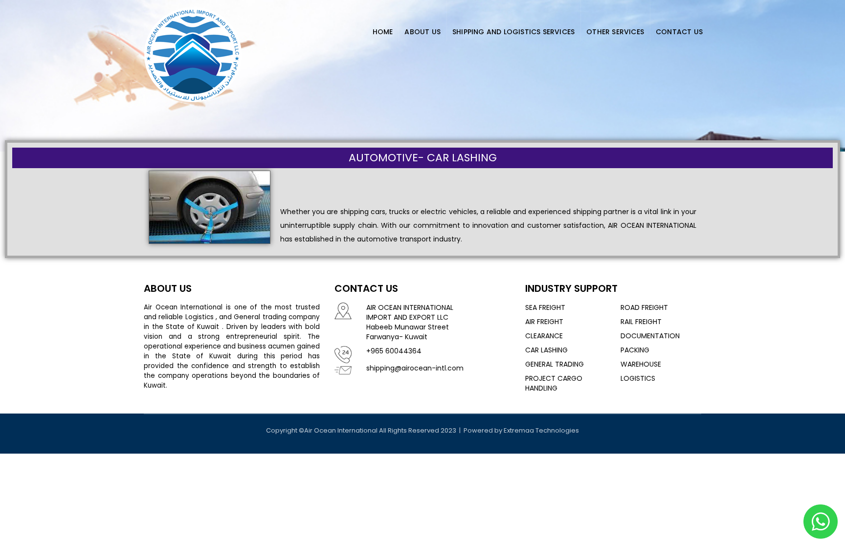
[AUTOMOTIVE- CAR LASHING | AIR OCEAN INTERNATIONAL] (193, 52)
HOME (383, 32)
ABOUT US (422, 32)
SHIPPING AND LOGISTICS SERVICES (513, 32)
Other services (615, 32)
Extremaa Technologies (541, 430)
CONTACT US (679, 32)
